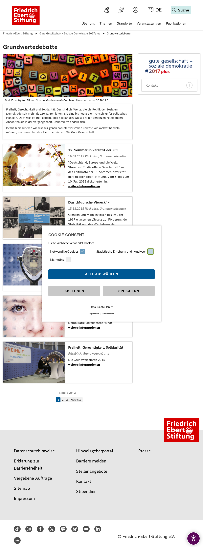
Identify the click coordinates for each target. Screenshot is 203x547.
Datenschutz (108, 314)
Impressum (94, 314)
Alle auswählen (101, 274)
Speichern (128, 291)
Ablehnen (74, 291)
